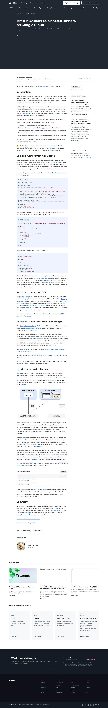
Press (87, 690)
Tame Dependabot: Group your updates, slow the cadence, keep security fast (81, 121)
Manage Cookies (29, 704)
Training (73, 687)
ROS (43, 128)
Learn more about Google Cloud (26, 523)
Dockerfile (22, 437)
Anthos (53, 113)
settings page (21, 465)
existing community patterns (32, 328)
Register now (84, 636)
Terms (19, 704)
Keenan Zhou (83, 114)
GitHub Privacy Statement (79, 665)
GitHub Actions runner (57, 173)
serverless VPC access (43, 278)
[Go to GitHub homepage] (12, 681)
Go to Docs (14, 636)
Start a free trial (86, 157)
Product (33, 13)
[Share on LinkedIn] (90, 78)
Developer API (59, 682)
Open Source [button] (83, 8)
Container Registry (37, 446)
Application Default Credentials (37, 305)
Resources (43, 695)
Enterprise (43, 687)
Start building (38, 636)
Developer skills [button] (23, 8)
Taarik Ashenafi (75, 114)
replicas (43, 489)
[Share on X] (84, 78)
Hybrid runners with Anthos (32, 369)
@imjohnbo (29, 77)
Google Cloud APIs (25, 307)
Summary (22, 501)
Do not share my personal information (42, 704)
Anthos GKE (50, 380)
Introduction (24, 92)
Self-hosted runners (23, 107)
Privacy (23, 704)
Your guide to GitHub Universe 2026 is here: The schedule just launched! (53, 588)
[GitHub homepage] (10, 3)
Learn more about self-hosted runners (28, 519)
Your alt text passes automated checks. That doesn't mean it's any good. (80, 102)
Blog (15, 3)
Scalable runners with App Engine (36, 155)
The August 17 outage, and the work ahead (21, 588)
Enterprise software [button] (52, 8)
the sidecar (34, 459)
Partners (58, 685)
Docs (72, 682)
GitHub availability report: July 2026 (84, 587)
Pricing (42, 692)
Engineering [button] (37, 8)
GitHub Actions (26, 530)
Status (72, 690)
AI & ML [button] (11, 8)
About (87, 682)
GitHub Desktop (59, 692)
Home (18, 13)
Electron (58, 690)
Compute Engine (25, 296)
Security (43, 685)
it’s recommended (50, 148)
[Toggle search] (60, 2)
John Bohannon (21, 77)
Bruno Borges (74, 140)
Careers (88, 687)
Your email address (68, 657)
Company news (13, 585)
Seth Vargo (27, 512)
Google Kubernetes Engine (28, 326)
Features (43, 682)
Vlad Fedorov (12, 595)
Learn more (60, 636)
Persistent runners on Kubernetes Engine (40, 321)
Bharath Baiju (58, 510)
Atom (57, 687)
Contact (73, 692)
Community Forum (75, 685)
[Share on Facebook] (87, 78)
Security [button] (95, 8)
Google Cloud (27, 113)
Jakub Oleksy (74, 595)
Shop (87, 692)
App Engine (57, 162)
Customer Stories (45, 690)
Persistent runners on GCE (32, 292)
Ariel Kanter (43, 598)
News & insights (25, 13)
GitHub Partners (36, 530)
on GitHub (23, 384)
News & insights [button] (69, 8)
